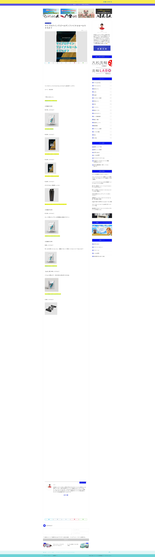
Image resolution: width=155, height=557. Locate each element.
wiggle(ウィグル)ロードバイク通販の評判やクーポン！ (101, 161)
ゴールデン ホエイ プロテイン (52, 154)
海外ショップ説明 (97, 149)
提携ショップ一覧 (97, 146)
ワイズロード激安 (102, 98)
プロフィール (96, 250)
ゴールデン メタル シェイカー (52, 176)
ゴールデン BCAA (49, 128)
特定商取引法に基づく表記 (99, 256)
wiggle (102, 94)
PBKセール (102, 101)
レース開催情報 (102, 116)
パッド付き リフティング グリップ (53, 293)
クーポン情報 (102, 131)
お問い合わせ (97, 152)
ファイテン (102, 107)
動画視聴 (102, 125)
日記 (102, 134)
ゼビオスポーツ (102, 113)
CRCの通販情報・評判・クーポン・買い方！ (101, 165)
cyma (102, 91)
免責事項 (54, 555)
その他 (102, 137)
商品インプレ (102, 110)
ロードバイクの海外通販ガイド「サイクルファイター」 (77, 1)
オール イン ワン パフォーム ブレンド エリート (56, 204)
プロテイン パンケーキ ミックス (52, 235)
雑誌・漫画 (102, 119)
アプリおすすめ (102, 82)
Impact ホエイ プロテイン (51, 100)
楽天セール (102, 88)
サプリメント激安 (48, 23)
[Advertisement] (66, 74)
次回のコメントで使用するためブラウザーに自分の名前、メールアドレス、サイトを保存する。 (65, 537)
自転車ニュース (102, 122)
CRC (102, 104)
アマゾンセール (102, 85)
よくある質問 (97, 155)
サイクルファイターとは (99, 158)
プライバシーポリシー (98, 247)
